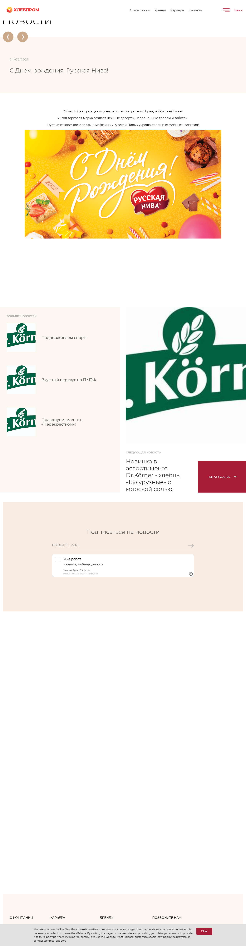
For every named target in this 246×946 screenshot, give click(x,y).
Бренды (160, 10)
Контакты (195, 10)
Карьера (177, 10)
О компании (140, 10)
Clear (204, 931)
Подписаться (190, 558)
